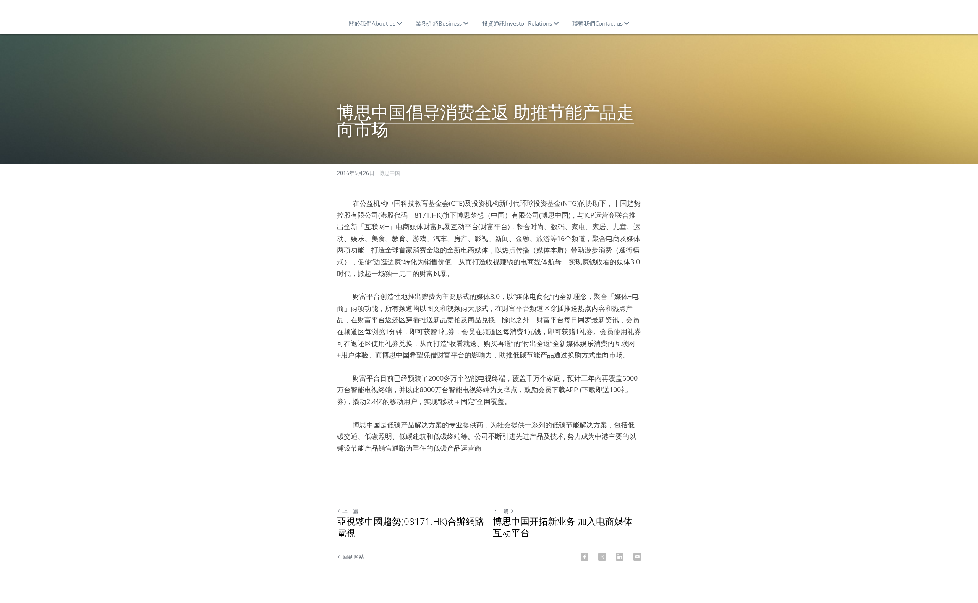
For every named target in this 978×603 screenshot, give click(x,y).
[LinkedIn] (619, 557)
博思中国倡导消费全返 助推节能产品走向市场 (485, 120)
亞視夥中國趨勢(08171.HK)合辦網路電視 (410, 527)
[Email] (637, 557)
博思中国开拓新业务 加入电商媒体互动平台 (563, 527)
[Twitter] (602, 557)
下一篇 (501, 510)
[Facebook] (584, 557)
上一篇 (350, 510)
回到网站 (353, 556)
